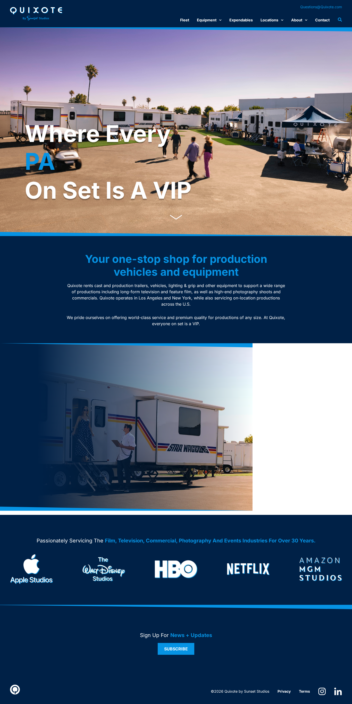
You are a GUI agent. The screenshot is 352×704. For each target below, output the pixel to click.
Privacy (284, 691)
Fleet (184, 20)
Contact (322, 20)
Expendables (241, 20)
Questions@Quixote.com (321, 7)
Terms (304, 691)
